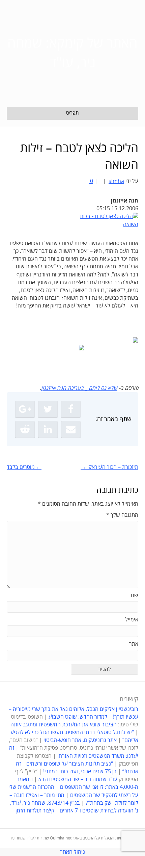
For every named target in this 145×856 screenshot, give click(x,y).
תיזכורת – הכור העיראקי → (109, 467)
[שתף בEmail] (71, 429)
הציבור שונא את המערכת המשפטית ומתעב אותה (63, 724)
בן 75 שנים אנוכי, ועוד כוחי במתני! (80, 771)
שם (134, 595)
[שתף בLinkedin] (48, 429)
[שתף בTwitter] (48, 409)
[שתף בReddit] (25, 429)
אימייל (131, 619)
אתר (133, 644)
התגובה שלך (122, 515)
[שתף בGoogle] (25, 409)
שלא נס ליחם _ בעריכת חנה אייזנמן (79, 388)
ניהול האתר (72, 852)
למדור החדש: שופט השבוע (78, 717)
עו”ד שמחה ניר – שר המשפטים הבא (77, 779)
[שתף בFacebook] (71, 409)
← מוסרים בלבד (24, 467)
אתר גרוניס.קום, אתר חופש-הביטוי (80, 740)
